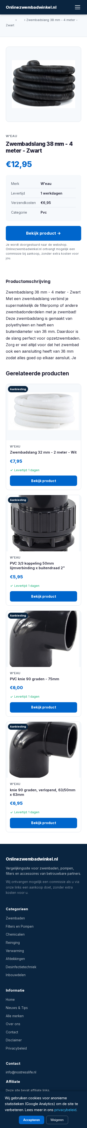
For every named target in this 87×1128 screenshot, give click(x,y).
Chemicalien (15, 934)
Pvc (20, 20)
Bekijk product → (43, 233)
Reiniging (13, 943)
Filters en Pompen (20, 926)
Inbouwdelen (16, 975)
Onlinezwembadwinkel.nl (31, 7)
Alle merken (15, 1016)
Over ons (13, 1024)
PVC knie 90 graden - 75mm (34, 679)
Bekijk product (43, 481)
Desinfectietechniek (21, 967)
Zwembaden (15, 918)
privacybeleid (65, 1110)
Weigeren (57, 1120)
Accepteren (31, 1120)
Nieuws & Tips (17, 1008)
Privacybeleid (16, 1048)
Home (10, 20)
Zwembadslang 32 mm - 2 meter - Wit (43, 452)
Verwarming (15, 951)
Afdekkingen (15, 959)
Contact (12, 1032)
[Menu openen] (77, 7)
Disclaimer (14, 1040)
